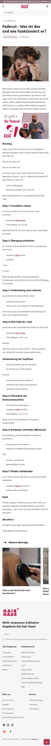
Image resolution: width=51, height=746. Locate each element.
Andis (17, 409)
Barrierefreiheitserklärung (13, 717)
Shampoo (6, 652)
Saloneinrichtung (9, 661)
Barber (5, 670)
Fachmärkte (34, 709)
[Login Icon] (47, 6)
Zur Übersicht (10, 21)
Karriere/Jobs (8, 709)
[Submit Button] (45, 634)
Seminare (33, 704)
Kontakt (5, 704)
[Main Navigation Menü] (3, 6)
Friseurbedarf (8, 657)
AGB (23, 665)
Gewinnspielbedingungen (32, 682)
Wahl (17, 255)
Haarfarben (7, 665)
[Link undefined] (3, 725)
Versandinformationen (30, 661)
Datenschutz (26, 670)
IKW (23, 687)
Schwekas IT (35, 739)
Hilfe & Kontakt (27, 652)
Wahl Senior (20, 220)
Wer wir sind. (7, 700)
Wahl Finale (20, 333)
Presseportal (7, 713)
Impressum (26, 657)
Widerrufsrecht (27, 674)
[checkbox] (3, 639)
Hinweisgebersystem (30, 678)
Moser (18, 486)
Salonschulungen (36, 700)
